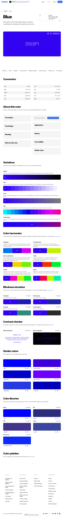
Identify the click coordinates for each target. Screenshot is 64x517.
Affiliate (50, 498)
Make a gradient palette (23, 486)
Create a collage (23, 498)
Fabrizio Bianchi (12, 513)
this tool (51, 324)
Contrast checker (42, 70)
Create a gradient (24, 483)
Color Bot (7, 501)
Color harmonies (23, 70)
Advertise (50, 496)
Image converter (23, 492)
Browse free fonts (24, 501)
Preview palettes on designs (9, 493)
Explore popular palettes (9, 483)
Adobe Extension (38, 483)
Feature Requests (52, 503)
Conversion (4, 70)
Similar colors (51, 70)
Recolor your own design (24, 495)
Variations (16, 70)
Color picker (8, 496)
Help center (51, 493)
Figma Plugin (37, 481)
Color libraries (59, 70)
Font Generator (23, 504)
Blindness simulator (33, 70)
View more (32, 456)
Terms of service (52, 483)
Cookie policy (51, 488)
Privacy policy (51, 486)
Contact (50, 501)
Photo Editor (22, 490)
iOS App (36, 478)
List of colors (23, 478)
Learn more (58, 236)
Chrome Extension (38, 486)
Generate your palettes (8, 479)
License (50, 481)
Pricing (50, 478)
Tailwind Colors (8, 498)
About (10, 70)
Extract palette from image (9, 486)
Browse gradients (24, 481)
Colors (5, 11)
